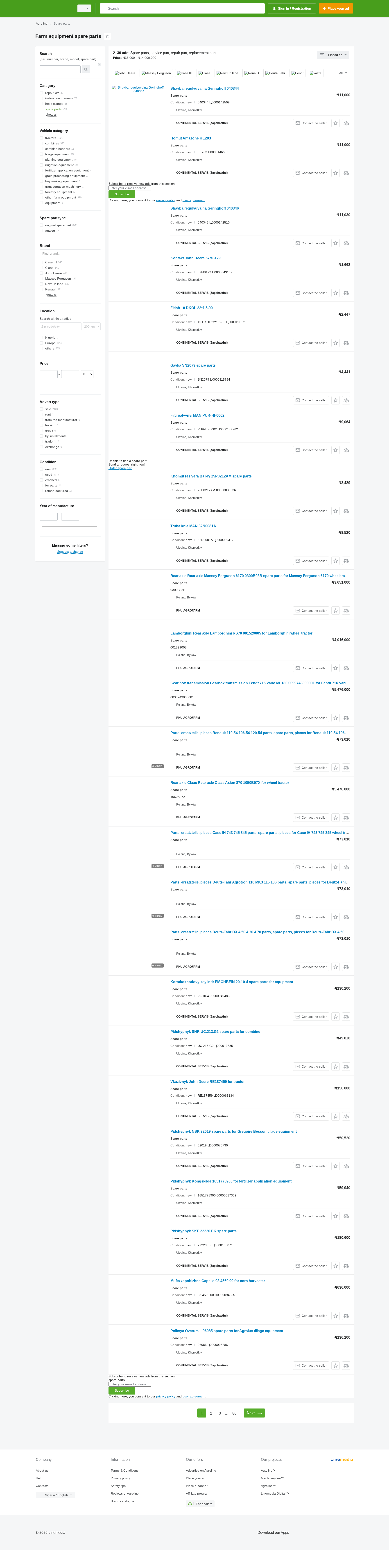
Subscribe (122, 194)
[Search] (104, 8)
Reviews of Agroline (125, 1493)
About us (42, 1470)
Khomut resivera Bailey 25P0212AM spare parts (211, 476)
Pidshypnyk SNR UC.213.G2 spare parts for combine (215, 1032)
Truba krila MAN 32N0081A (193, 526)
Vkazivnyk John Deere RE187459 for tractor (207, 1082)
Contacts (42, 1486)
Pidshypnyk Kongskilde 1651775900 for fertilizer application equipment (231, 1181)
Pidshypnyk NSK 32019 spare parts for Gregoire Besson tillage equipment (233, 1131)
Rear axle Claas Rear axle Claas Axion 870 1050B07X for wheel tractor (229, 783)
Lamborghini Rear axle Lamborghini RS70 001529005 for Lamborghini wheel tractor (241, 633)
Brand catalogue (122, 1501)
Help (39, 1478)
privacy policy (165, 200)
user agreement (194, 200)
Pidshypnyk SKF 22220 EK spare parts (203, 1231)
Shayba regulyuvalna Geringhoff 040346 (204, 208)
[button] (335, 123)
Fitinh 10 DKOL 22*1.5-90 (191, 308)
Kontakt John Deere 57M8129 (195, 258)
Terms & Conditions (124, 1470)
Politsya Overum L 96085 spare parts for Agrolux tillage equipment (226, 1331)
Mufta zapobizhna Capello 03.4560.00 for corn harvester (217, 1281)
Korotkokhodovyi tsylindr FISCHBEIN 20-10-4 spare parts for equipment (231, 982)
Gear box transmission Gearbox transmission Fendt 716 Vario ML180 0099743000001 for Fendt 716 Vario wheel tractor (270, 683)
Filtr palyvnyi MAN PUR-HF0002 (197, 415)
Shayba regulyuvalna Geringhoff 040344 (204, 88)
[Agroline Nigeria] (54, 8)
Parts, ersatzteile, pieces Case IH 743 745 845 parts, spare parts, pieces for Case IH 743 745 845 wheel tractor (262, 833)
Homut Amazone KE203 (190, 138)
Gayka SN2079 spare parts (193, 365)
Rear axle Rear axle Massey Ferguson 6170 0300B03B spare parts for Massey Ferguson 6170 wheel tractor (261, 576)
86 (234, 1413)
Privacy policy (120, 1478)
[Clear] (99, 64)
